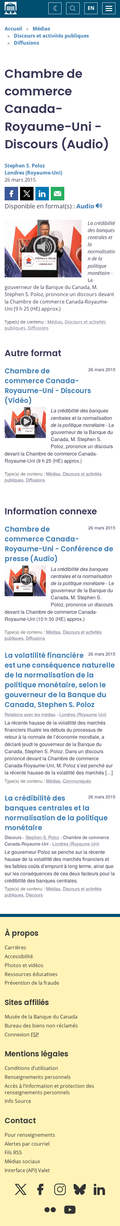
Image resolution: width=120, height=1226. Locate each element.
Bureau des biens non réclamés (41, 1025)
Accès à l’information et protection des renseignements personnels (49, 1089)
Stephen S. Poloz (25, 165)
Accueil (13, 28)
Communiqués (77, 781)
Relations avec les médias (30, 714)
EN (91, 8)
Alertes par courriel (27, 1143)
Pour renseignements (30, 1135)
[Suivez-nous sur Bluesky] (80, 1193)
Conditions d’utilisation (31, 1068)
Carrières (15, 947)
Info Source (18, 1101)
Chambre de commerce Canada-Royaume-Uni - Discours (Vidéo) (48, 385)
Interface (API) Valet (27, 1170)
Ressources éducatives (31, 974)
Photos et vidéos (24, 965)
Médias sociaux (22, 1161)
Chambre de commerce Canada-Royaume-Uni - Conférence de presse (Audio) (59, 544)
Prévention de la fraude (32, 982)
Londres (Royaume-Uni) (33, 172)
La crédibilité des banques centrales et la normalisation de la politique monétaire (56, 813)
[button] (11, 193)
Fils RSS (13, 1152)
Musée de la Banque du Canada (41, 1016)
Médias (41, 28)
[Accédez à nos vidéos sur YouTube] (70, 1214)
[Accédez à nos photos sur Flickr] (51, 1214)
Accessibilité (19, 956)
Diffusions (26, 42)
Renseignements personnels (38, 1077)
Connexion (22, 1034)
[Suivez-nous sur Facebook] (41, 1193)
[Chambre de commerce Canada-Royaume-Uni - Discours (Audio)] (43, 249)
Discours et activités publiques (51, 35)
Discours (34, 895)
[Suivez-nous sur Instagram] (60, 1193)
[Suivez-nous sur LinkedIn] (99, 1193)
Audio (86, 206)
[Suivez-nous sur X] (21, 1193)
